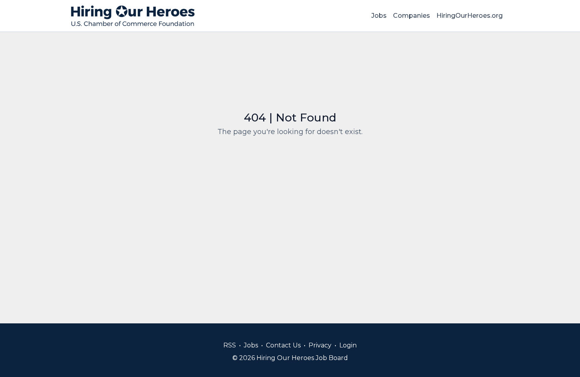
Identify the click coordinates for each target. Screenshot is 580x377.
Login (348, 345)
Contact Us (283, 345)
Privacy (320, 345)
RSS (229, 345)
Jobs (379, 15)
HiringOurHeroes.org (469, 15)
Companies (411, 15)
